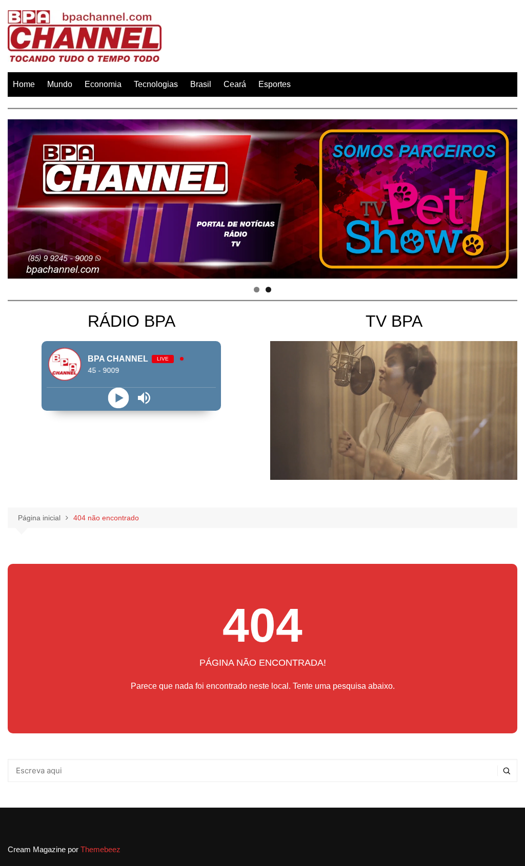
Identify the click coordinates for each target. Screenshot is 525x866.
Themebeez (100, 849)
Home (24, 84)
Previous (20, 196)
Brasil (200, 84)
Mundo (59, 84)
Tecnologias (156, 84)
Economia (103, 84)
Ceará (235, 84)
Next (504, 196)
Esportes (274, 84)
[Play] (119, 398)
